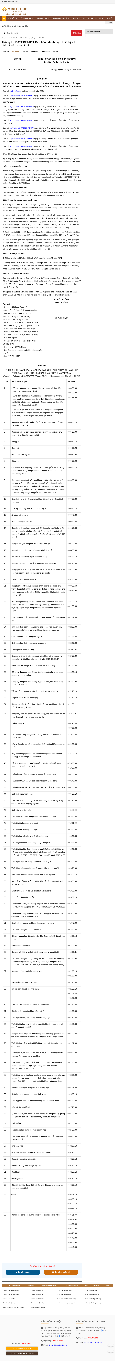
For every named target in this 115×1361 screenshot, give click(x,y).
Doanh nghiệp (42, 18)
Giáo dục (31, 1285)
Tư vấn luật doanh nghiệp (11, 1290)
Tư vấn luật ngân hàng (93, 1303)
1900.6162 (26, 1343)
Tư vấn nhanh (23, 1272)
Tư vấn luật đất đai (9, 1299)
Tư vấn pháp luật (95, 18)
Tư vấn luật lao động (65, 1290)
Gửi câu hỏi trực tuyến (49, 1285)
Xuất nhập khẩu (23, 26)
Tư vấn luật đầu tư (37, 1290)
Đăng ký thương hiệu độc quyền (13, 1307)
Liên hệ (109, 18)
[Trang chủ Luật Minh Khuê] (2, 26)
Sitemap (96, 1285)
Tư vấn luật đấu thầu (37, 1303)
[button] (76, 33)
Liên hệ (107, 1285)
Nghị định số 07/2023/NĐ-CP (22, 128)
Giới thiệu (12, 18)
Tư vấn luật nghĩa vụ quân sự (68, 1303)
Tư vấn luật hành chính (10, 1303)
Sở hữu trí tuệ (26, 18)
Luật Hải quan (15, 91)
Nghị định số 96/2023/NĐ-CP (22, 139)
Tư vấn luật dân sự (65, 1294)
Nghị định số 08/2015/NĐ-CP (22, 96)
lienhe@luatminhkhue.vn (58, 1345)
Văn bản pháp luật (10, 26)
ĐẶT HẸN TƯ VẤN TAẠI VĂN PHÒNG (22, 1353)
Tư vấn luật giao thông (93, 1299)
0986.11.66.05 (58, 1341)
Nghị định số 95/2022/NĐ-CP (22, 146)
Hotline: (8, 1)
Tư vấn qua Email (62, 1272)
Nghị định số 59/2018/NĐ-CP (22, 106)
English (110, 23)
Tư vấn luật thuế (91, 1290)
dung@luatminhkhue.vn (93, 1342)
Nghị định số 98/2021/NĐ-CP (22, 120)
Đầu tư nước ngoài (60, 18)
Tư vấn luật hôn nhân (37, 1299)
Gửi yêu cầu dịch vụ (71, 1285)
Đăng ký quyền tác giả (38, 1307)
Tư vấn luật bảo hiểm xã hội (67, 1299)
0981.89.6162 (93, 1338)
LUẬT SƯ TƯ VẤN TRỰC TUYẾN (22, 1348)
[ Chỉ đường (63, 1336)
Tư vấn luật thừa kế (92, 1294)
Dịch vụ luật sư (79, 18)
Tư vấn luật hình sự (37, 1294)
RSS (16, 1)
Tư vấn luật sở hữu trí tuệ (11, 1294)
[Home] (4, 18)
